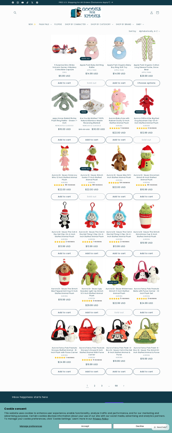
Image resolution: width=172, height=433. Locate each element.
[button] (15, 13)
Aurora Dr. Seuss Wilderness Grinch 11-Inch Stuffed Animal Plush (119, 291)
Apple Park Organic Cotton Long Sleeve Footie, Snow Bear (146, 67)
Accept (85, 426)
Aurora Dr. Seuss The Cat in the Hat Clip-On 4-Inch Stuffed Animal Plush (64, 234)
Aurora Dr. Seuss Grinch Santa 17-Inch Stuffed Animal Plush (92, 177)
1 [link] (87, 385)
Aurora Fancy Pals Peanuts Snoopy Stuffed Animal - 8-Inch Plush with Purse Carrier (64, 350)
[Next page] (124, 386)
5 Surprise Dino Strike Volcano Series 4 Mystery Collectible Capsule (64, 67)
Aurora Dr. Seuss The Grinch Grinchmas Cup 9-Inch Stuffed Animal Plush (146, 234)
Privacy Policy (100, 418)
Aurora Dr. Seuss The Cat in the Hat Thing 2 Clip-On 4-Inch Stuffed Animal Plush (119, 234)
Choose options (146, 82)
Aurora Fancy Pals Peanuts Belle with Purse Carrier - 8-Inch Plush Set (146, 291)
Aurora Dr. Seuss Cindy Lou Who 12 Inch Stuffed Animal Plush (64, 177)
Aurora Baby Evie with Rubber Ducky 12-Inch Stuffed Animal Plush (119, 120)
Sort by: (132, 31)
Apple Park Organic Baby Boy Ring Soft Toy (119, 66)
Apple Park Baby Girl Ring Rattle (92, 66)
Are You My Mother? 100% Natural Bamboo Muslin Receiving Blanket (92, 120)
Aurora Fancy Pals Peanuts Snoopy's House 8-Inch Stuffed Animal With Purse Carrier (91, 351)
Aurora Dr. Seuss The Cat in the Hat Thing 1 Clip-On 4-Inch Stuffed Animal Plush (92, 234)
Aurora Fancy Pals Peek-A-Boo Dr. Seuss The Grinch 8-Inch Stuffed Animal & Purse (146, 350)
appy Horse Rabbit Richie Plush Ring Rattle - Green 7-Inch (64, 120)
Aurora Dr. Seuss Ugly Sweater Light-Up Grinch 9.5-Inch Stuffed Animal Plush (91, 292)
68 (116, 385)
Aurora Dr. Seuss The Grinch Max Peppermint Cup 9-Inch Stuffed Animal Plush (64, 291)
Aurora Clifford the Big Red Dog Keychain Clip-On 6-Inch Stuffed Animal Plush (146, 120)
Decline (140, 426)
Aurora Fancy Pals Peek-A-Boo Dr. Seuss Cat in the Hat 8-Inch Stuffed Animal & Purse (119, 351)
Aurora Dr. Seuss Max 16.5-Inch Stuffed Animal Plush (119, 176)
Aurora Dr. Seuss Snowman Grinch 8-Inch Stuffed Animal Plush (146, 177)
